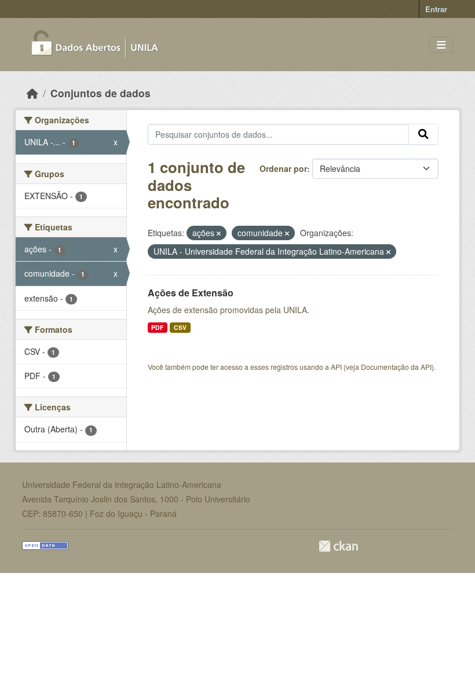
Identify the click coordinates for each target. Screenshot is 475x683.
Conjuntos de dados (100, 93)
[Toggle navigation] (441, 44)
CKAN (338, 546)
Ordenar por (283, 168)
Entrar (436, 8)
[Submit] (423, 134)
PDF (157, 327)
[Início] (32, 93)
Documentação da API (396, 367)
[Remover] (219, 233)
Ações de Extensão (190, 292)
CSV (180, 327)
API (336, 367)
